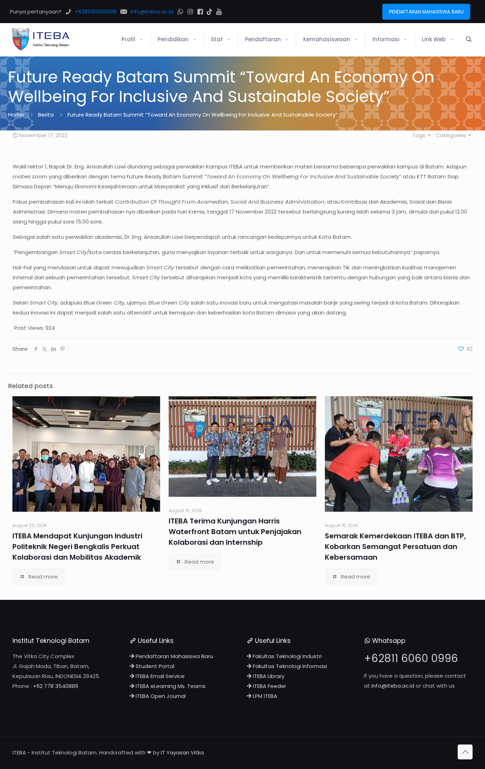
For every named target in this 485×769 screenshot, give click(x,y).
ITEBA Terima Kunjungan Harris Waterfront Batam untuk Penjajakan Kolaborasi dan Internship (235, 531)
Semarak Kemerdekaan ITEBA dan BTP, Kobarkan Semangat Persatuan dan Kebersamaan (395, 546)
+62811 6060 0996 (411, 658)
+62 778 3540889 (55, 686)
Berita (46, 114)
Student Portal (154, 666)
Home (16, 114)
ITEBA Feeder (268, 686)
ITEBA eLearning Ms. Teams (170, 686)
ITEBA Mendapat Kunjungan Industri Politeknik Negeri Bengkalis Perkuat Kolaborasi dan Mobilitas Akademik (77, 546)
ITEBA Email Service (159, 676)
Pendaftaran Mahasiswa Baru (173, 656)
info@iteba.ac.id (392, 685)
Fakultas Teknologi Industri (286, 656)
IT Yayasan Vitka (182, 752)
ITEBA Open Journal (160, 696)
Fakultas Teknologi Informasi (289, 666)
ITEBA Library (267, 676)
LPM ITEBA (264, 696)
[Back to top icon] (465, 751)
